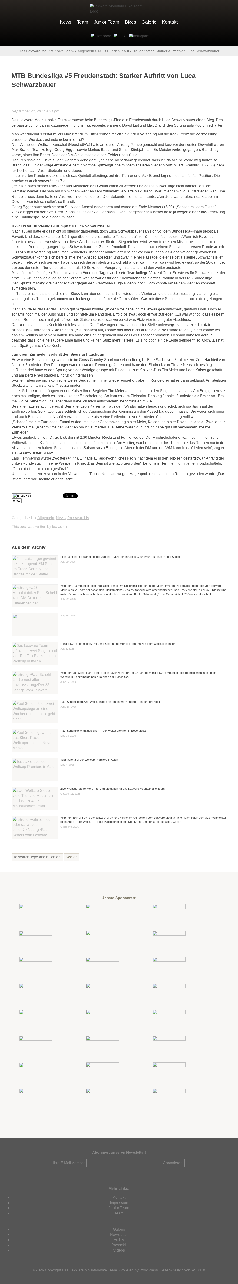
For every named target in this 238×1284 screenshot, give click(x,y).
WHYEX (198, 1270)
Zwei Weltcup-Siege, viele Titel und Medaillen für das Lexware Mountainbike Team (112, 788)
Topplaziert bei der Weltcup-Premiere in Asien (89, 759)
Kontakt (170, 22)
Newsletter (119, 1234)
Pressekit (119, 1245)
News (65, 22)
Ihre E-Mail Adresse (69, 1163)
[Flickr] (119, 36)
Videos (119, 1250)
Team (82, 22)
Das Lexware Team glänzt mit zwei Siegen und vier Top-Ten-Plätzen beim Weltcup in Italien (117, 643)
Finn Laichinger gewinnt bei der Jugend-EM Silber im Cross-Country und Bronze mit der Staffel (120, 557)
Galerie (149, 22)
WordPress (148, 1270)
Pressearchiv (78, 518)
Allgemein (45, 518)
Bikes (130, 22)
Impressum (119, 1203)
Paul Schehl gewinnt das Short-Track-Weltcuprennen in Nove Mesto (103, 730)
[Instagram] (138, 36)
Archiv (119, 1240)
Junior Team (106, 22)
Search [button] (71, 857)
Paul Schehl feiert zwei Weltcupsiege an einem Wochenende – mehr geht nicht (110, 701)
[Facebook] (100, 36)
